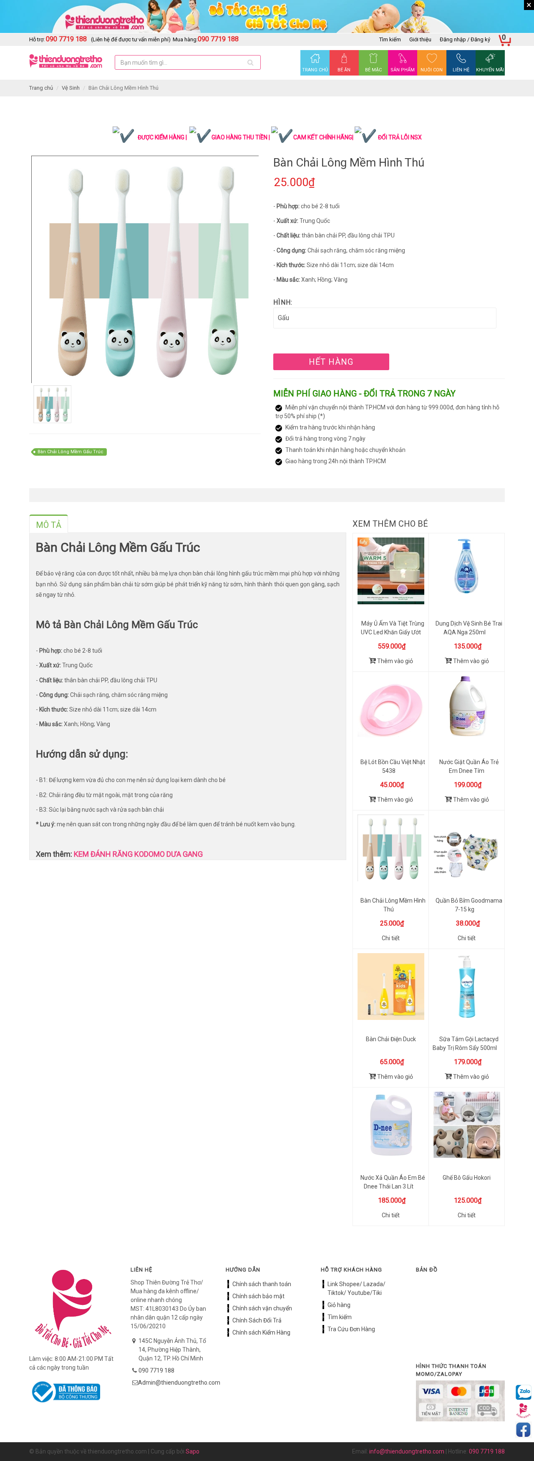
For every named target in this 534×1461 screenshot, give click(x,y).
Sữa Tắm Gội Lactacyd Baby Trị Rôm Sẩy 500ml (466, 1043)
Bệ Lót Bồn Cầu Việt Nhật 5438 (392, 766)
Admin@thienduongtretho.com (179, 1382)
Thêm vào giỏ (394, 661)
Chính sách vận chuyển (262, 1308)
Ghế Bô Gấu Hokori (467, 1177)
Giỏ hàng (338, 1305)
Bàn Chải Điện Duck (391, 1039)
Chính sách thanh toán (261, 1284)
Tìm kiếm (390, 39)
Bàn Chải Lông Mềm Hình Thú (393, 905)
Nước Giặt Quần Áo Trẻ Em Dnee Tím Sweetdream (469, 771)
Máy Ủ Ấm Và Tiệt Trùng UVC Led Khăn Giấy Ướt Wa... (392, 632)
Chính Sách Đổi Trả (257, 1320)
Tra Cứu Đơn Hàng (351, 1329)
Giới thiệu (420, 39)
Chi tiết (391, 938)
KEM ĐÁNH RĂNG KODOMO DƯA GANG (137, 854)
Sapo (192, 1451)
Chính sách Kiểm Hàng (261, 1332)
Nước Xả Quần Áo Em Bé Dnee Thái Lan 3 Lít (392, 1182)
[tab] (48, 524)
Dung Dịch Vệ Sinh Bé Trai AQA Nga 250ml (469, 628)
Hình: (282, 302)
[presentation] (48, 525)
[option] (145, 269)
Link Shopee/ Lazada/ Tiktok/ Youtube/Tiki (356, 1288)
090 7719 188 (156, 1370)
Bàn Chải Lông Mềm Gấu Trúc (70, 451)
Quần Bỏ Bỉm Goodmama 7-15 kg (469, 905)
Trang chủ (41, 88)
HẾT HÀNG (331, 362)
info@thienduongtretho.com (406, 1451)
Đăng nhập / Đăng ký (465, 39)
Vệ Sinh (71, 88)
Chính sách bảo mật (258, 1296)
